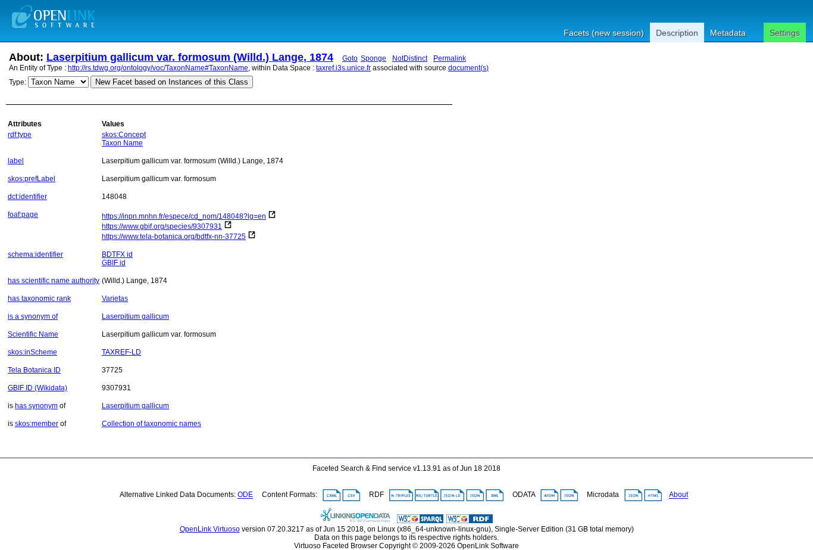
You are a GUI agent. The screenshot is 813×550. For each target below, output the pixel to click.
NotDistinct (409, 58)
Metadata (728, 33)
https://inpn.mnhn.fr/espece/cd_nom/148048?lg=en (184, 216)
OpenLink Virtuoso (210, 529)
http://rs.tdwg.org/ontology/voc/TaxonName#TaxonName (158, 68)
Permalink (449, 58)
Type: (17, 82)
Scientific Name (33, 334)
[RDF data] (469, 521)
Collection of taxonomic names (151, 424)
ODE (245, 495)
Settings (785, 33)
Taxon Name (122, 143)
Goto (350, 58)
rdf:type (20, 134)
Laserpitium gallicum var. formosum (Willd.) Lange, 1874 (189, 57)
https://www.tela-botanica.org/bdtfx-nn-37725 (174, 236)
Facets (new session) (604, 33)
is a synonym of (33, 316)
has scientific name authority (53, 280)
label (16, 161)
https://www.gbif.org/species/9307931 (162, 226)
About (678, 495)
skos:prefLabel (31, 179)
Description (677, 33)
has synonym (36, 406)
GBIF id (114, 263)
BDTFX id (117, 254)
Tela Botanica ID (34, 370)
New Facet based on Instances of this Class (171, 81)
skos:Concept (124, 134)
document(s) (468, 68)
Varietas (115, 298)
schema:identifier (35, 254)
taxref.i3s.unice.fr (343, 68)
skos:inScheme (32, 352)
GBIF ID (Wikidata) (37, 388)
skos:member (36, 424)
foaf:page (23, 214)
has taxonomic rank (39, 298)
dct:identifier (27, 196)
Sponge (373, 58)
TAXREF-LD (121, 352)
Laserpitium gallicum (135, 316)
